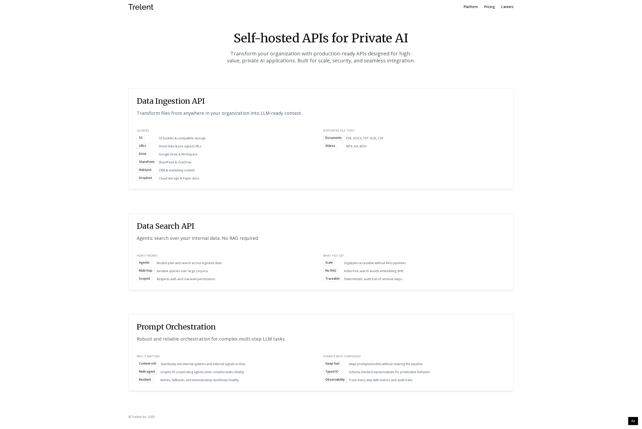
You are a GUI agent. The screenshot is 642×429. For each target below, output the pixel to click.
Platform (470, 6)
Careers (507, 6)
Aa (633, 421)
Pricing (489, 6)
